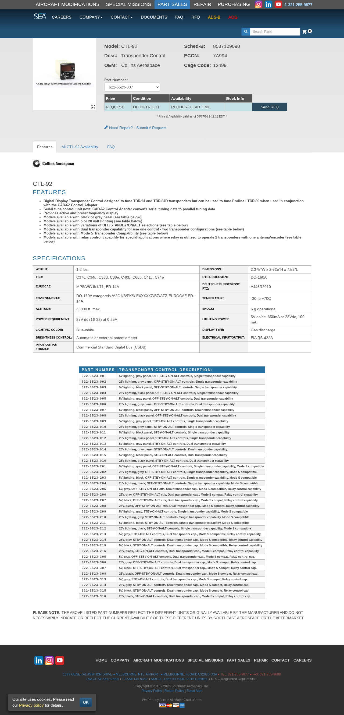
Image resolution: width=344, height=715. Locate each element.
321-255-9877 (238, 674)
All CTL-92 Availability (80, 147)
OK (85, 702)
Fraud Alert (194, 691)
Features (44, 147)
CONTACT (280, 660)
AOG (233, 17)
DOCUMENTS (154, 17)
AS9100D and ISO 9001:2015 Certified (179, 679)
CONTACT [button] (120, 17)
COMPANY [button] (90, 17)
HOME (101, 660)
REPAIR (202, 4)
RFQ (195, 17)
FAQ (179, 17)
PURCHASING (234, 4)
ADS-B (214, 17)
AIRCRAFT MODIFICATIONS (67, 4)
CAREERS (61, 17)
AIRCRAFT (158, 660)
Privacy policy (31, 705)
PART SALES (172, 4)
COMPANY (120, 660)
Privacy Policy (152, 691)
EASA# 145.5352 (135, 679)
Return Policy (174, 691)
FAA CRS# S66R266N (102, 679)
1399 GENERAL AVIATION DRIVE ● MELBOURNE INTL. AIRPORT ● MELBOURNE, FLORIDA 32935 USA (140, 674)
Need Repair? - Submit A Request (137, 128)
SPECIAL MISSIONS (128, 4)
